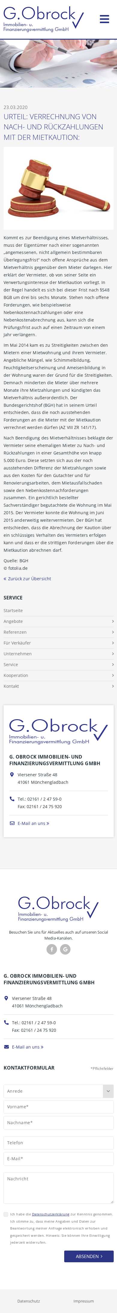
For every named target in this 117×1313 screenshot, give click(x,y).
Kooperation (16, 675)
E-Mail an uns (30, 823)
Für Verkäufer (17, 643)
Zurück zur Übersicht (29, 578)
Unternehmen (18, 653)
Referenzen (15, 632)
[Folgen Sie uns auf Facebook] (51, 949)
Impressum (84, 1301)
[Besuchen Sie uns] (65, 949)
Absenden (87, 1256)
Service (11, 664)
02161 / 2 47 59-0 (44, 799)
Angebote (13, 621)
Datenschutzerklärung (51, 1214)
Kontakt (11, 686)
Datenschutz (28, 1301)
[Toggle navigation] (104, 17)
